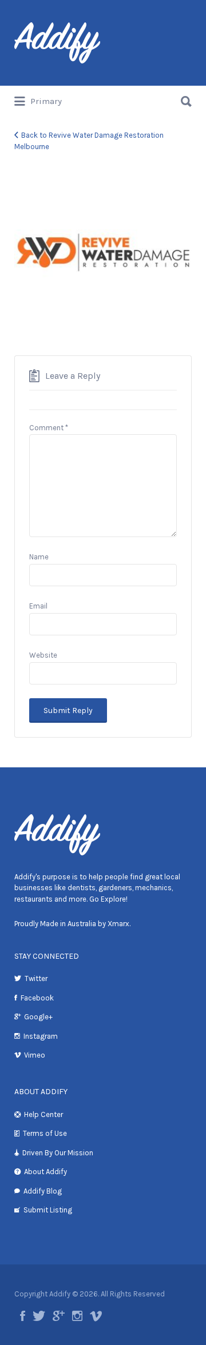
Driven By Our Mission (57, 1152)
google (59, 1316)
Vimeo (34, 1055)
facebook (22, 1316)
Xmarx (118, 923)
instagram (77, 1316)
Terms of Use (45, 1133)
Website (43, 655)
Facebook (37, 998)
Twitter (36, 978)
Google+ (38, 1016)
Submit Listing (47, 1210)
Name (39, 557)
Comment (48, 427)
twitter (39, 1316)
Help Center (43, 1114)
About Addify (45, 1171)
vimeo (96, 1316)
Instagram (40, 1036)
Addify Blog (42, 1191)
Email (38, 606)
